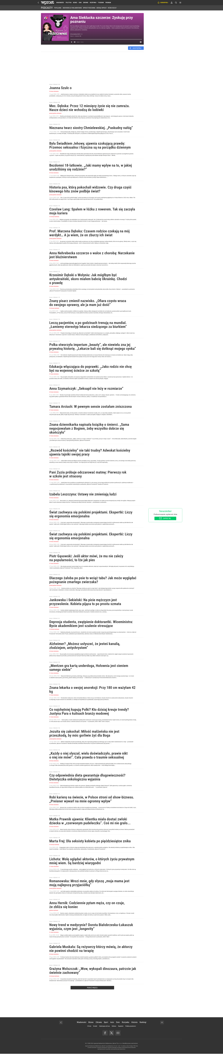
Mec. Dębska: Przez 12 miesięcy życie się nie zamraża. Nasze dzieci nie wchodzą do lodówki (89, 107)
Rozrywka (93, 2)
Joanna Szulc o (60, 87)
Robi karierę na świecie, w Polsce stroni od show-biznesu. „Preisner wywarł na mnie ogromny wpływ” (91, 798)
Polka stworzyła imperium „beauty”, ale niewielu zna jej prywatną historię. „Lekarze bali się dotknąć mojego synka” (92, 346)
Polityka (68, 2)
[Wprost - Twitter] (111, 1033)
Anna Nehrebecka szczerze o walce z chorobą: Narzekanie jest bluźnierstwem (92, 254)
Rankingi (143, 1022)
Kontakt (95, 1026)
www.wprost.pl (114, 1049)
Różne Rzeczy (112, 8)
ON (74, 42)
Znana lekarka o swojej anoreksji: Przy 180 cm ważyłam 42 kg (92, 688)
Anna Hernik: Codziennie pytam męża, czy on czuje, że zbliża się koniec (87, 904)
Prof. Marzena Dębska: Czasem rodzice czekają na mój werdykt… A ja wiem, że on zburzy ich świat (89, 232)
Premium (108, 2)
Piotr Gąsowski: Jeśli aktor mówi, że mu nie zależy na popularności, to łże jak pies (86, 557)
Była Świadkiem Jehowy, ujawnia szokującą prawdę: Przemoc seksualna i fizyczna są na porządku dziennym (90, 144)
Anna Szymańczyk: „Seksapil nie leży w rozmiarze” (86, 387)
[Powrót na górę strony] (162, 1022)
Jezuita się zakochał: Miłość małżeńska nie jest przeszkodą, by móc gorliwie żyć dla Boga (84, 732)
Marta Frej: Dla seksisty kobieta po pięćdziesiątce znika (90, 840)
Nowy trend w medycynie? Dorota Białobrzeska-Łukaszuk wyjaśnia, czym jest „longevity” (91, 926)
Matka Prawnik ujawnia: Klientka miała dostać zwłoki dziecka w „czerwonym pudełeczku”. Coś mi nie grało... (90, 820)
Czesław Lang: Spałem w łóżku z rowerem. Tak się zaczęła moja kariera (92, 210)
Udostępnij (136, 48)
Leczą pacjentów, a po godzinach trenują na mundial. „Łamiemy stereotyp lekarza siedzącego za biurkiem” (88, 324)
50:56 (82, 42)
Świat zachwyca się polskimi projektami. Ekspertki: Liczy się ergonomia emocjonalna (90, 513)
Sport (106, 1022)
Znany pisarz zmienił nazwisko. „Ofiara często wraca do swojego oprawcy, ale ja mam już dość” (87, 302)
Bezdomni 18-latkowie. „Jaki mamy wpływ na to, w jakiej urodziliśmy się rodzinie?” (90, 166)
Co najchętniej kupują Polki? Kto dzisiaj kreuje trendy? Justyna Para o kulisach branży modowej (89, 710)
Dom (80, 2)
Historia (134, 1022)
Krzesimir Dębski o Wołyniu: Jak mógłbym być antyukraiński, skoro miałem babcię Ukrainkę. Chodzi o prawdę (88, 278)
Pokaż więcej (92, 988)
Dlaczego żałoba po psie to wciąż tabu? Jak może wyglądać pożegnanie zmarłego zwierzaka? (92, 579)
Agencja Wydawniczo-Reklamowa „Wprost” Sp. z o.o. (108, 1043)
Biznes (75, 2)
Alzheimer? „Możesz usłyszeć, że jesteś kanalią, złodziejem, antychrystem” (84, 645)
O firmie (89, 1026)
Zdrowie (85, 2)
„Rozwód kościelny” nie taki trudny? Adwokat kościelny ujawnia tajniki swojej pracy (89, 451)
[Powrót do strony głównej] (61, 1022)
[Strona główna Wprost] (47, 2)
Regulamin (120, 1026)
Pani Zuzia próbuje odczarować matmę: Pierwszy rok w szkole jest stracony (87, 473)
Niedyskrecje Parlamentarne (72, 8)
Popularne (57, 8)
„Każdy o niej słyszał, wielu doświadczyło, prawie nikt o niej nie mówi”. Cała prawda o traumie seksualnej (88, 754)
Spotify (140, 42)
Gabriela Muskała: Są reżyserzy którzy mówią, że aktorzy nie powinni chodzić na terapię (90, 948)
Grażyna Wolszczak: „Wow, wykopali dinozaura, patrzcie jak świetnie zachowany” (92, 970)
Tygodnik (101, 2)
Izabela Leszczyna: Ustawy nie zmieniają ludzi (82, 493)
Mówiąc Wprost (102, 8)
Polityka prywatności (130, 1026)
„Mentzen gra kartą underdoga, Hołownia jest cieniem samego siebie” (88, 667)
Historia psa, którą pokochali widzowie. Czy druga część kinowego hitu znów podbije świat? (90, 188)
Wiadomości (60, 2)
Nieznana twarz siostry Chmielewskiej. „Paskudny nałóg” (91, 127)
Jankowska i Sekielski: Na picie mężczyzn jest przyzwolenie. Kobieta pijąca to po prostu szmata (85, 601)
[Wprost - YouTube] (118, 1033)
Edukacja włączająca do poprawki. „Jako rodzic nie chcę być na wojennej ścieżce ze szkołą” (90, 367)
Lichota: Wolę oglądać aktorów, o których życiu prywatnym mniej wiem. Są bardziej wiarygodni (91, 860)
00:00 (78, 42)
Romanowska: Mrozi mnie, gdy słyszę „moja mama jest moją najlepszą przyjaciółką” (89, 882)
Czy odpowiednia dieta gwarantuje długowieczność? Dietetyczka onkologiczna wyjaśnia (87, 776)
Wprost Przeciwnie (89, 8)
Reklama (114, 1026)
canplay (71, 42)
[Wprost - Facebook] (105, 1033)
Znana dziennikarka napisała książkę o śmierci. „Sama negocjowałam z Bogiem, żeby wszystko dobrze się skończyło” (89, 427)
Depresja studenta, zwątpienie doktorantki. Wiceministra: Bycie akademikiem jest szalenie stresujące (91, 623)
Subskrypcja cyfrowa (104, 1026)
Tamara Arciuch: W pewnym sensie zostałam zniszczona (90, 405)
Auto (112, 1022)
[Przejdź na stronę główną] (38, 2)
